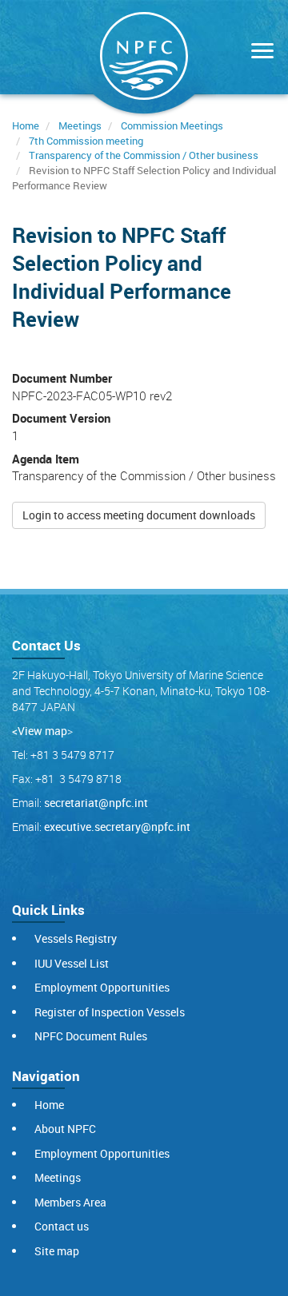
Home (25, 125)
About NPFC (65, 1128)
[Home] (144, 59)
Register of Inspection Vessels (109, 1012)
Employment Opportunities (102, 987)
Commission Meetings (172, 125)
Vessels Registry (75, 938)
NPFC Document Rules (90, 1036)
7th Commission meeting (86, 140)
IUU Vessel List (71, 963)
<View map (39, 730)
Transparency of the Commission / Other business (143, 155)
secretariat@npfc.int (96, 802)
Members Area (70, 1202)
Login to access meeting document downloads (138, 515)
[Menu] (258, 52)
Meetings (80, 125)
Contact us (61, 1226)
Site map (56, 1250)
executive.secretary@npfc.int (117, 826)
